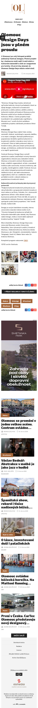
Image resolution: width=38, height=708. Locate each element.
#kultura (6, 306)
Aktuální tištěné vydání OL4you (19, 654)
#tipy (16, 306)
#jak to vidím (8, 535)
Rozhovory (5, 474)
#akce (5, 301)
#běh (5, 495)
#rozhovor (7, 455)
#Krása (31, 22)
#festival (27, 301)
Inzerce (19, 650)
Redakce (19, 646)
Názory (3, 550)
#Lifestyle (17, 22)
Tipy (2, 589)
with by (19, 704)
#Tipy (19, 25)
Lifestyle (4, 434)
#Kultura (25, 22)
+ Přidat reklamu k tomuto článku (19, 291)
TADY (26, 240)
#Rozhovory (8, 22)
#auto (5, 611)
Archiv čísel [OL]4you (19, 657)
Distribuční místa (19, 642)
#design (15, 301)
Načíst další (19, 635)
